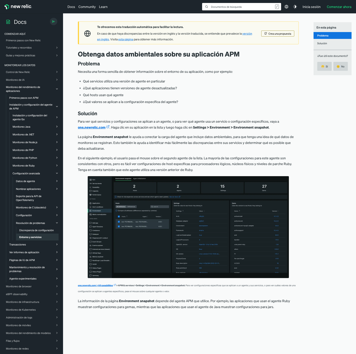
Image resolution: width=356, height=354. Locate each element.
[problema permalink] (102, 63)
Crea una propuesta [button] (279, 33)
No (341, 66)
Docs (71, 6)
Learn (103, 6)
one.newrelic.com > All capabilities (95, 285)
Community (87, 6)
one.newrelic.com (92, 127)
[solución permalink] (99, 113)
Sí (324, 66)
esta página (125, 39)
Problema (322, 35)
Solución (322, 43)
